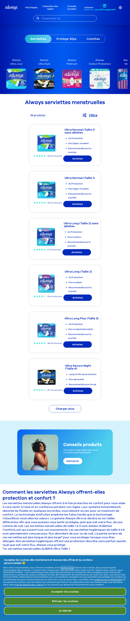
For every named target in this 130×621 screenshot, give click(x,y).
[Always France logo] (11, 7)
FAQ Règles (31, 7)
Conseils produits (71, 8)
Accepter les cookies (65, 591)
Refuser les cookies (65, 601)
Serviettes (38, 39)
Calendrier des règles (50, 8)
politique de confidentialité (108, 579)
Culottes (93, 39)
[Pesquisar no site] (37, 18)
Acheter (88, 7)
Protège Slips (66, 39)
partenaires (67, 567)
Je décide (64, 610)
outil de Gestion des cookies (29, 584)
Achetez (77, 158)
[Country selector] (120, 8)
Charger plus (65, 409)
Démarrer (72, 461)
